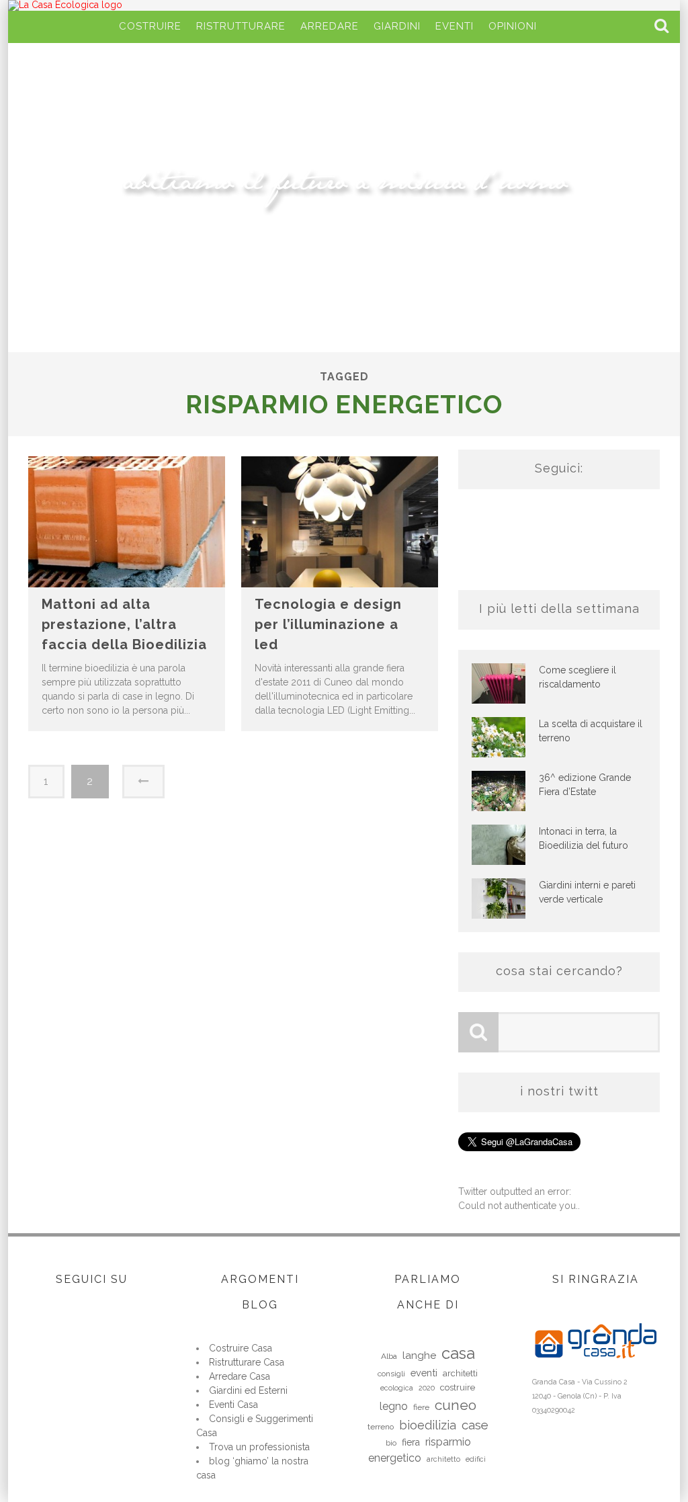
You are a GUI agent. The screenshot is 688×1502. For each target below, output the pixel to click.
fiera (411, 1442)
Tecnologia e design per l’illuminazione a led (328, 624)
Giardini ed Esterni (248, 1390)
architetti (460, 1373)
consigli (391, 1373)
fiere (421, 1407)
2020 (427, 1388)
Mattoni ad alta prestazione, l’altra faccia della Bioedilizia (124, 624)
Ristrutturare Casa (246, 1362)
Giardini (397, 26)
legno (394, 1406)
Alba (389, 1356)
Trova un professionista (259, 1447)
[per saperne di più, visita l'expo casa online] (595, 1367)
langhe (419, 1355)
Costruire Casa (240, 1348)
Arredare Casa (239, 1376)
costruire (457, 1387)
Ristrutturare (241, 26)
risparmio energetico (419, 1449)
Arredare (329, 26)
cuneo (455, 1404)
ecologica (396, 1388)
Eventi (454, 26)
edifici (476, 1459)
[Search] (662, 27)
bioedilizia (427, 1425)
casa (458, 1353)
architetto (443, 1459)
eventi (424, 1372)
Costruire (150, 26)
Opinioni (512, 26)
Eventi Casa (233, 1404)
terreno (381, 1426)
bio (391, 1443)
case (475, 1424)
